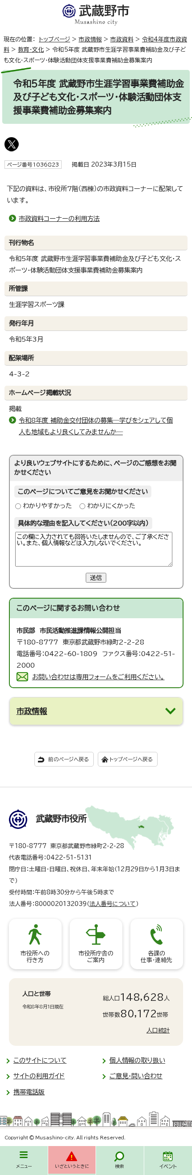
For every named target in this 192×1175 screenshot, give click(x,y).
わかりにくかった (111, 505)
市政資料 (122, 39)
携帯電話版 (29, 1092)
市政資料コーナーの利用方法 (59, 218)
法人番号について (112, 904)
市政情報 (90, 39)
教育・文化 (31, 50)
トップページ (54, 39)
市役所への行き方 (35, 957)
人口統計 (158, 1030)
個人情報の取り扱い (137, 1060)
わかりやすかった (47, 505)
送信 (96, 578)
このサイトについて (40, 1060)
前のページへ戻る (68, 759)
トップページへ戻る (131, 759)
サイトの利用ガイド (39, 1076)
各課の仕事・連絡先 (156, 957)
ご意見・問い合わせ (136, 1076)
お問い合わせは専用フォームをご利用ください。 (98, 676)
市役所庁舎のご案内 (96, 957)
